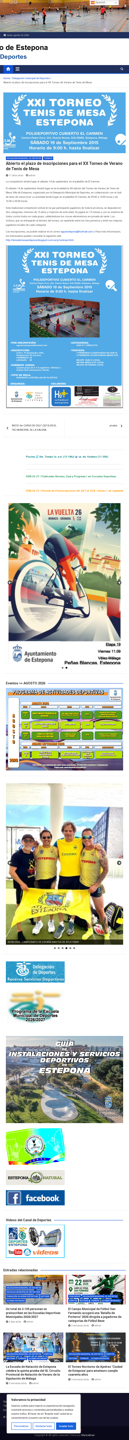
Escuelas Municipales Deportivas (23, 1292)
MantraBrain (88, 1435)
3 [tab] (62, 948)
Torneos (48, 158)
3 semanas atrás (18, 1383)
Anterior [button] (10, 582)
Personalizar (21, 1426)
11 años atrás (16, 175)
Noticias (45, 1296)
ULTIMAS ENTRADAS (16, 1301)
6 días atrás (15, 1321)
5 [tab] (70, 948)
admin (32, 175)
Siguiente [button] (118, 582)
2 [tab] (66, 668)
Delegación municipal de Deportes (24, 158)
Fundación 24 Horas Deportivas (22, 1296)
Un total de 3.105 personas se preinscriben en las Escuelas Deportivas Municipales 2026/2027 (33, 1313)
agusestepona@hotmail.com (77, 231)
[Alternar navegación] (17, 69)
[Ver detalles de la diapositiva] (64, 583)
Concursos (74, 1296)
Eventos (73, 1301)
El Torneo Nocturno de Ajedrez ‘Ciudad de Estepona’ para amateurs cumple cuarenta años (95, 1370)
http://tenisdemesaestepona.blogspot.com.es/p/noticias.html (40, 240)
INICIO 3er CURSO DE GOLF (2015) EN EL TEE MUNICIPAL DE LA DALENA (34, 427)
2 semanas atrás (80, 1325)
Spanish (100, 2)
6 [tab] (74, 948)
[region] (44, 1413)
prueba (113, 425)
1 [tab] (62, 668)
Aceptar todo (66, 1426)
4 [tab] (66, 948)
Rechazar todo (44, 1426)
